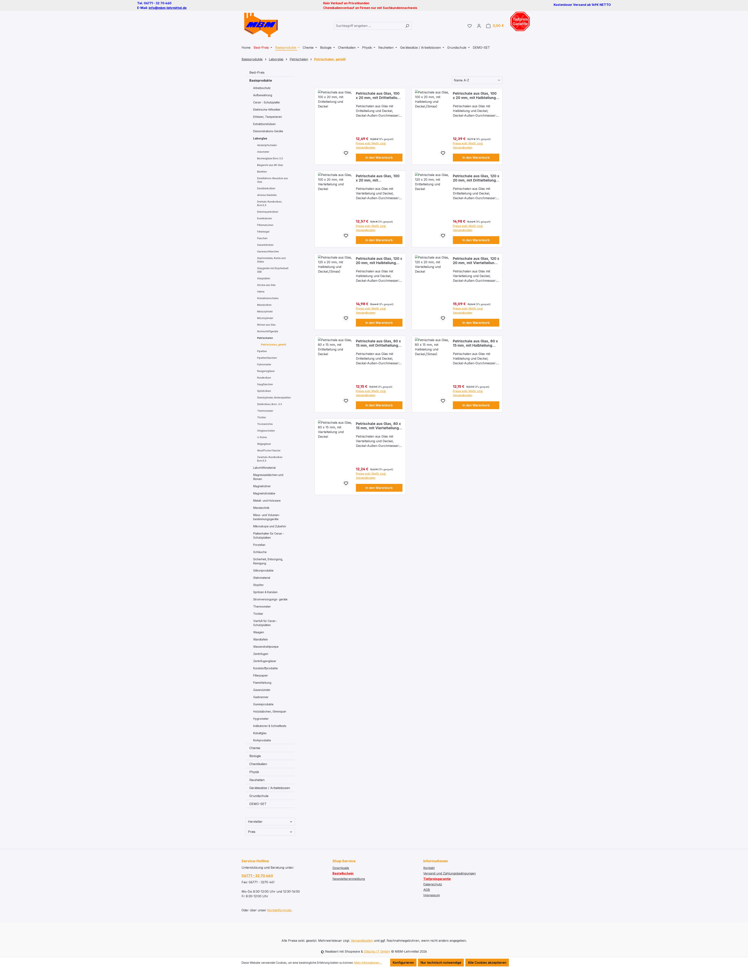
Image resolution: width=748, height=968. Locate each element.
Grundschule (258, 796)
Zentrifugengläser (264, 661)
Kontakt (429, 868)
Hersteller (255, 822)
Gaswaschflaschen (268, 251)
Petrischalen (265, 337)
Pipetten (262, 351)
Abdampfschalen (267, 145)
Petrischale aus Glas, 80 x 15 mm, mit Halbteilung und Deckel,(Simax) (475, 343)
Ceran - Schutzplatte (266, 102)
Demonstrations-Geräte (268, 131)
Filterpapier (260, 675)
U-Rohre (262, 437)
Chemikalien (258, 764)
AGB (426, 890)
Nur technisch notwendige (441, 962)
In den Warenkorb (379, 157)
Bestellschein (343, 873)
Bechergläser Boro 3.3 (270, 158)
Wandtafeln (260, 639)
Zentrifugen (260, 653)
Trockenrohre (265, 424)
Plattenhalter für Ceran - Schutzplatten (268, 535)
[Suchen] (407, 26)
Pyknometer (264, 364)
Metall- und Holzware (267, 500)
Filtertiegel (263, 231)
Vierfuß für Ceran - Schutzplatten (265, 623)
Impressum (431, 895)
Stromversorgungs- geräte (270, 599)
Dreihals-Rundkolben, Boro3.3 (269, 203)
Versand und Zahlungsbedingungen (449, 873)
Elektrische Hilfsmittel (266, 109)
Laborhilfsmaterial (264, 467)
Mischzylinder (265, 318)
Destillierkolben (266, 188)
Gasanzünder (261, 689)
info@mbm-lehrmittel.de (168, 8)
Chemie (254, 748)
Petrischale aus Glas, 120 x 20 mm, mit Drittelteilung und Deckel (476, 178)
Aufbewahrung (262, 95)
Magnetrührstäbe (264, 493)
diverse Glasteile (267, 195)
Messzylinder (265, 311)
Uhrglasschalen (266, 430)
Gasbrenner (260, 697)
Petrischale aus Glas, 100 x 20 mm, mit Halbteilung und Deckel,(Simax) (475, 95)
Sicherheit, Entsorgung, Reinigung (268, 561)
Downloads (341, 868)
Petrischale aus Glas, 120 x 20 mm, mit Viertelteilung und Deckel (476, 260)
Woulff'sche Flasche (268, 450)
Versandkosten (362, 940)
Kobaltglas (259, 733)
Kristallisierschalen (268, 298)
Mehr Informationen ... (368, 962)
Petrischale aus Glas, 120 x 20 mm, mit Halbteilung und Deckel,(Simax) (379, 260)
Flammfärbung (262, 682)
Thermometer (265, 410)
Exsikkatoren (264, 218)
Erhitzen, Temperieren (267, 116)
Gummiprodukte (263, 704)
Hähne (261, 291)
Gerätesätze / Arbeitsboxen (269, 788)
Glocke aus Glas (266, 285)
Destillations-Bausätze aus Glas (272, 180)
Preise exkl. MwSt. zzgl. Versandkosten (371, 145)
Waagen (258, 632)
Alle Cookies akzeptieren (487, 962)
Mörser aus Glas (266, 324)
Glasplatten (263, 278)
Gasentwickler (265, 244)
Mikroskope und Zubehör (269, 526)
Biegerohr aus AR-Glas (270, 165)
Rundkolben (264, 377)
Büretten (262, 171)
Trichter (261, 417)
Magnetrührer (262, 486)
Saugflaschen (265, 384)
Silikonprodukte (263, 570)
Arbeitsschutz (262, 88)
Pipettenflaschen (267, 357)
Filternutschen (265, 225)
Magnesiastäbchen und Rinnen (268, 477)
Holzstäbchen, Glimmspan (269, 711)
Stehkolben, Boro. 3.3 (269, 404)
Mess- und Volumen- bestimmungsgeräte (266, 517)
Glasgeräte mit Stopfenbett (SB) (272, 270)
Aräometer (263, 151)
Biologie (255, 756)
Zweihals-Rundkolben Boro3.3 (269, 459)
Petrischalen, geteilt (273, 344)
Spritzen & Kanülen (265, 592)
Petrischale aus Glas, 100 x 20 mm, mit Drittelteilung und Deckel (379, 95)
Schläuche (260, 552)
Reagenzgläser (266, 371)
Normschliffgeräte (267, 331)
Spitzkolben (264, 390)
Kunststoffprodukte (265, 668)
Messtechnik (261, 507)
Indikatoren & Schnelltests (269, 726)
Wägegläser (264, 443)
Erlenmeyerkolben (267, 211)
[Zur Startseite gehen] (261, 24)
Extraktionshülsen (264, 124)
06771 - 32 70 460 (257, 876)
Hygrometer (261, 718)
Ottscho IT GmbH (377, 951)
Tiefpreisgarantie (437, 879)
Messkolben (264, 304)
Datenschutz (432, 884)
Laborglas (260, 138)
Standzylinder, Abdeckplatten (274, 397)
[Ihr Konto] (479, 26)
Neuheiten (257, 780)
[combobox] (368, 26)
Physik (254, 772)
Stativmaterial (261, 577)
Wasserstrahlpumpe (266, 646)
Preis (251, 832)
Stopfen (258, 585)
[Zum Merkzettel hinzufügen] (346, 153)
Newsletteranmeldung (349, 879)
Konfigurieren (403, 962)
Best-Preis (257, 72)
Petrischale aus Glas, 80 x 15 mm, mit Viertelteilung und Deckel (378, 426)
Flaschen (262, 238)
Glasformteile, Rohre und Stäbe (271, 260)
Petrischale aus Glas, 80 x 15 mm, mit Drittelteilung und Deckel (378, 343)
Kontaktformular (279, 910)
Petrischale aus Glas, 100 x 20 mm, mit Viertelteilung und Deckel (378, 178)
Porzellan (259, 544)
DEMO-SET (257, 804)
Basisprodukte (260, 80)
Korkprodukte (262, 740)
